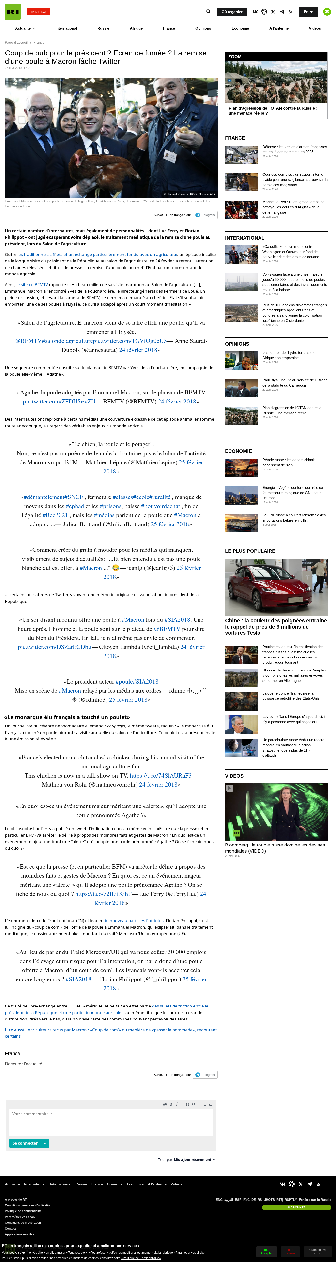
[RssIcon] (291, 12)
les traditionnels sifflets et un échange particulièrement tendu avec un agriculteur (97, 254)
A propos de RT (16, 1199)
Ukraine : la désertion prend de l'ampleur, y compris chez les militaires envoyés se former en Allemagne (295, 675)
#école (141, 497)
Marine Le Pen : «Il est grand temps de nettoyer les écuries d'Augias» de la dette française (293, 207)
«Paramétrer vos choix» (189, 1252)
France (169, 28)
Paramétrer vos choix (20, 1217)
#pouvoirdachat (160, 506)
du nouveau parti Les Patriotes (134, 920)
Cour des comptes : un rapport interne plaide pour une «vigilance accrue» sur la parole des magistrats (295, 179)
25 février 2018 (170, 524)
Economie (240, 28)
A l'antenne (279, 28)
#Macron (185, 515)
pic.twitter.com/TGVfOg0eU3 (130, 340)
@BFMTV (28, 340)
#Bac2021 (55, 515)
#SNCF (73, 497)
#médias (104, 515)
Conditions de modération (23, 1222)
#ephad (75, 506)
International (66, 28)
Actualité (23, 28)
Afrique (136, 28)
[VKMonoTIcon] (255, 12)
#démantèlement (44, 497)
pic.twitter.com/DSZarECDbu (55, 647)
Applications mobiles (19, 1234)
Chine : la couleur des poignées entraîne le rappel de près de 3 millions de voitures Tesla (276, 627)
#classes (123, 497)
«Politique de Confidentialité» (141, 1258)
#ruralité (159, 497)
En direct (38, 11)
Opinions (203, 28)
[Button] (327, 12)
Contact (10, 1228)
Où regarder (232, 12)
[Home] (13, 12)
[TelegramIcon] (282, 12)
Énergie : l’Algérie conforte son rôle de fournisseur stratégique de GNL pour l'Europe (292, 492)
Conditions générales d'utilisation (28, 1205)
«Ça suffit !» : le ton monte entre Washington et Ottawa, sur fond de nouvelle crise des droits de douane (290, 251)
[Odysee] (264, 12)
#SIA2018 (177, 619)
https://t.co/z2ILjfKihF (103, 893)
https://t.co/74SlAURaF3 (161, 775)
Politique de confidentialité (23, 1211)
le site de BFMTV (32, 284)
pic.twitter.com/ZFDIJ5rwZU (59, 401)
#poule (124, 681)
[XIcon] (273, 12)
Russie (103, 28)
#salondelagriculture (67, 340)
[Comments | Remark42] (111, 1132)
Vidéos (315, 28)
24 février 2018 (138, 350)
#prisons (111, 506)
